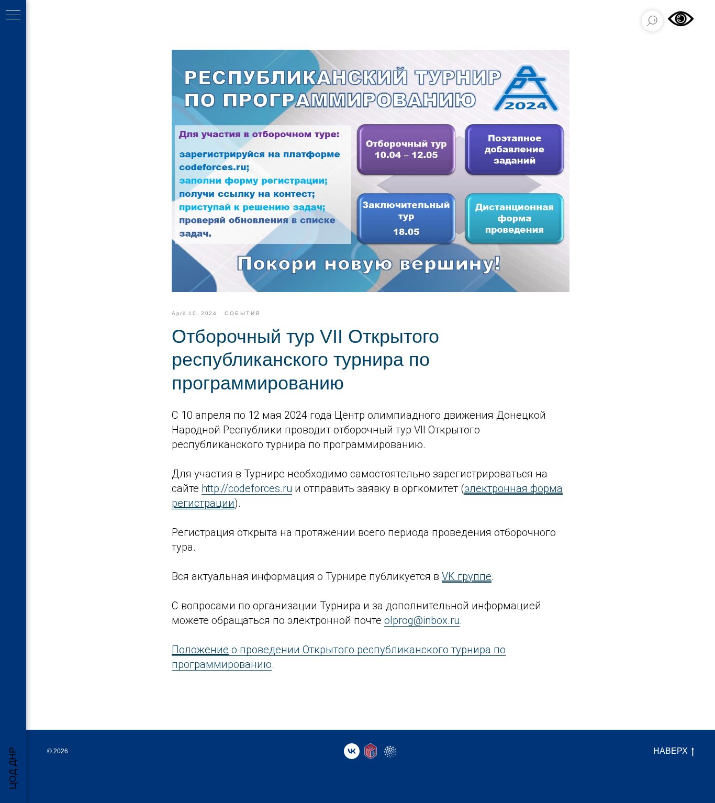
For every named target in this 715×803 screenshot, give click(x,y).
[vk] (352, 751)
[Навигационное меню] (13, 15)
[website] (370, 751)
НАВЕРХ (670, 750)
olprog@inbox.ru (422, 620)
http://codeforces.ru (247, 488)
